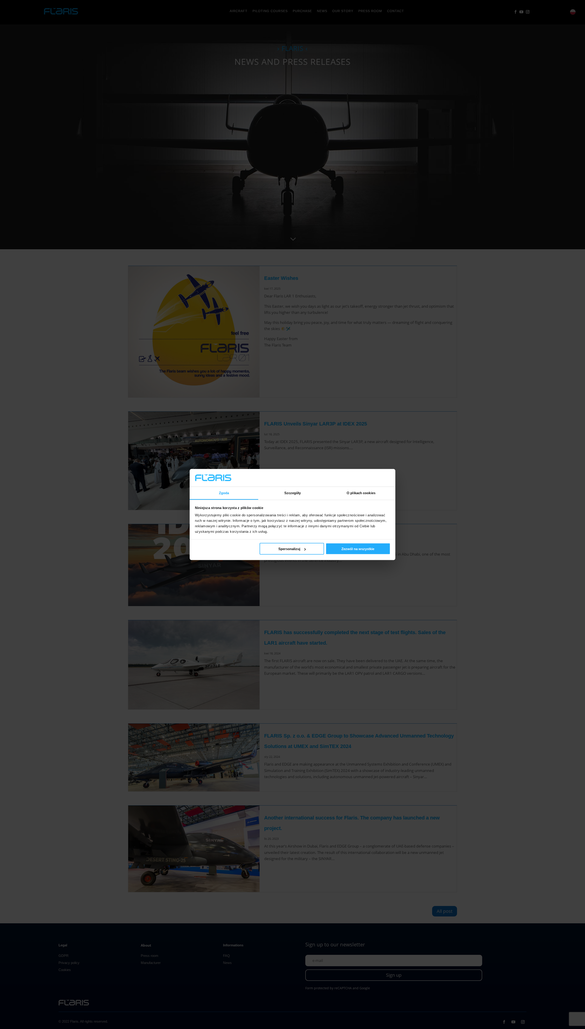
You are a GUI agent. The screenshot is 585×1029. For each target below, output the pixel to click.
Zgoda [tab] (224, 493)
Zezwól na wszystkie (357, 549)
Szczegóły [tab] (292, 493)
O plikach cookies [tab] (361, 493)
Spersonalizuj (289, 549)
